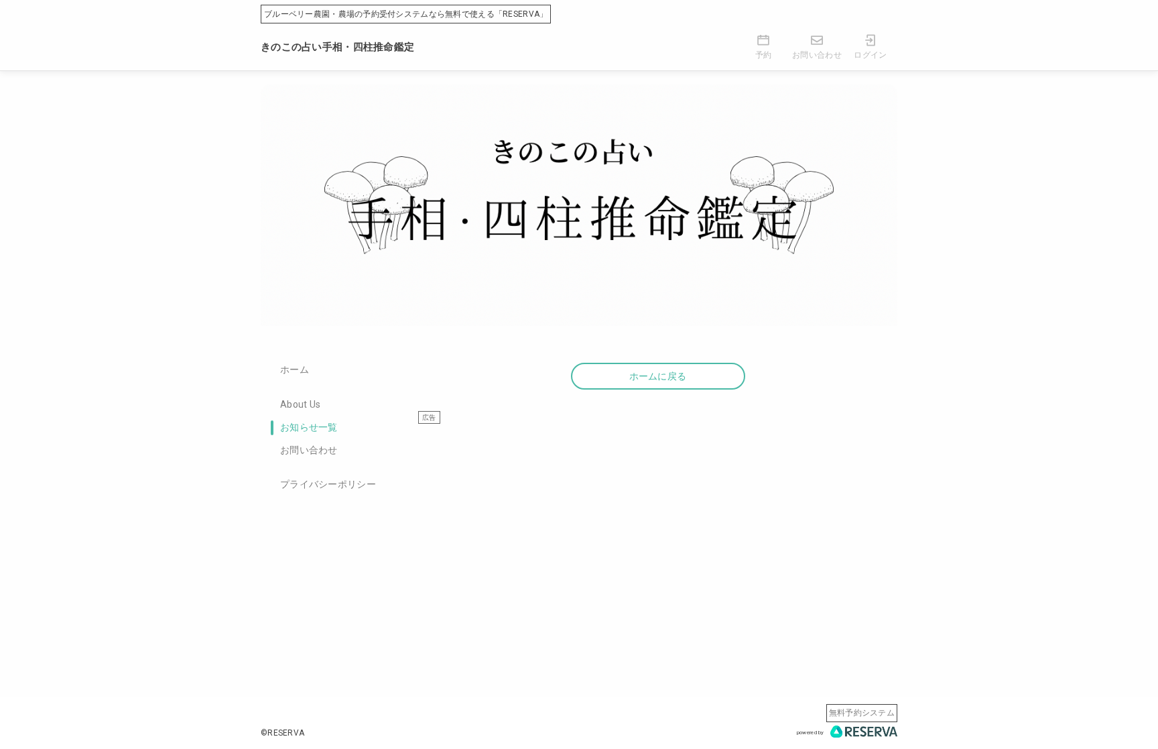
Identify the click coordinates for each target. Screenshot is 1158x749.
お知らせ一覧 (309, 427)
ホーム (294, 369)
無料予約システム (862, 712)
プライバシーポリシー (328, 484)
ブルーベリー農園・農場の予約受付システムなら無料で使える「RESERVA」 (406, 14)
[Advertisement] (657, 518)
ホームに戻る (658, 376)
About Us (300, 404)
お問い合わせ (309, 450)
